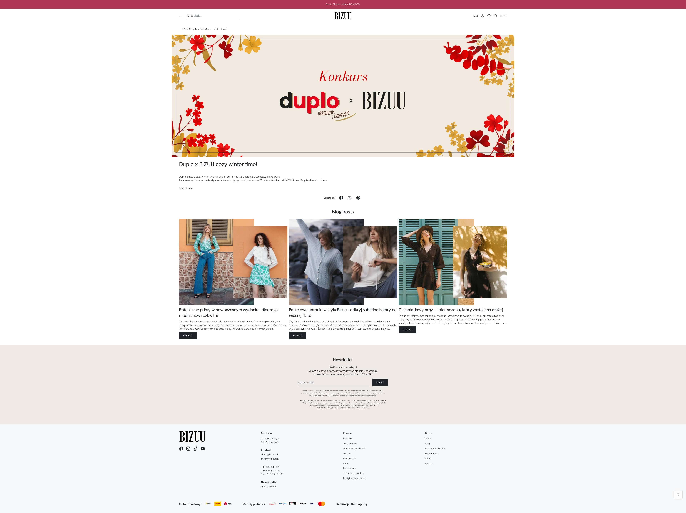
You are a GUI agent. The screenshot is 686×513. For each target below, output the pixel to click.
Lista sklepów (268, 486)
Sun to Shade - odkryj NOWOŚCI (343, 4)
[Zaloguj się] (482, 15)
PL (501, 15)
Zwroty (347, 453)
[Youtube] (202, 448)
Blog (427, 443)
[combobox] (213, 15)
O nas (428, 438)
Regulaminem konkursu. (314, 180)
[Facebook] (181, 448)
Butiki (428, 458)
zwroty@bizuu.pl (270, 458)
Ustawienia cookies (354, 473)
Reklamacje (349, 458)
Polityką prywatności (331, 395)
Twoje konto (350, 443)
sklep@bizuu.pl (269, 454)
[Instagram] (188, 448)
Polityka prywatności (354, 478)
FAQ (475, 15)
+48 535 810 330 (270, 470)
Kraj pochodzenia (435, 448)
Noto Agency (359, 504)
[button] (495, 15)
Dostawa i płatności (354, 448)
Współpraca (431, 453)
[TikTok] (195, 448)
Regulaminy (349, 468)
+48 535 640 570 (270, 467)
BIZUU (185, 29)
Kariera (429, 463)
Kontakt (347, 438)
